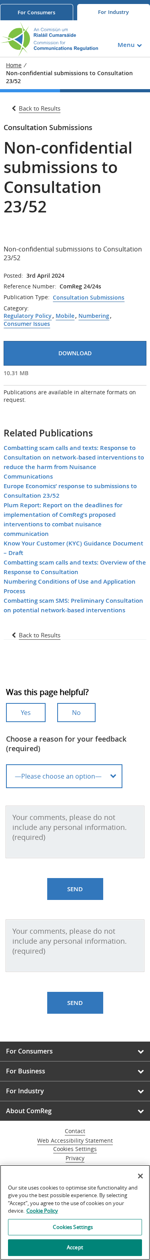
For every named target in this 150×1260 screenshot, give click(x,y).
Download (75, 353)
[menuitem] (36, 12)
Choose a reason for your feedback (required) (66, 743)
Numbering (93, 315)
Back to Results (39, 108)
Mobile (65, 315)
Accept (75, 1247)
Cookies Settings (75, 1149)
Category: (16, 308)
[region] (75, 1212)
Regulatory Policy (28, 315)
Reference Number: (30, 286)
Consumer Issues (27, 323)
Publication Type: (27, 297)
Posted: (13, 275)
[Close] (140, 1176)
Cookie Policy (42, 1210)
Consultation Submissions (88, 297)
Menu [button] (126, 45)
